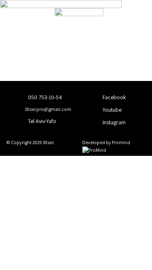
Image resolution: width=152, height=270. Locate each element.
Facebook (113, 97)
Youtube (111, 109)
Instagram (113, 122)
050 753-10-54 (44, 97)
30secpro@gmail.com (47, 109)
